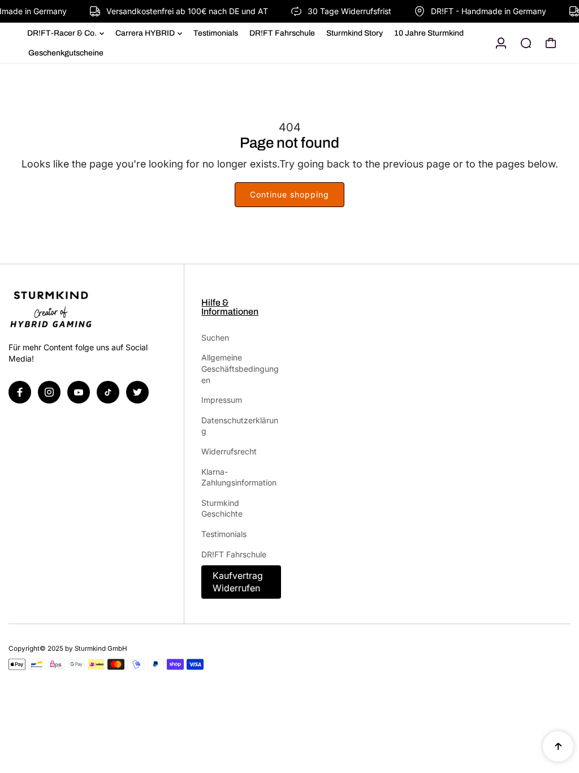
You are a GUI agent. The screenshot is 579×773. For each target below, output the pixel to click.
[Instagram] (49, 392)
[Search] (526, 43)
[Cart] (550, 43)
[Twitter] (137, 392)
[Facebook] (19, 392)
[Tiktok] (108, 392)
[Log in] (501, 43)
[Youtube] (78, 392)
